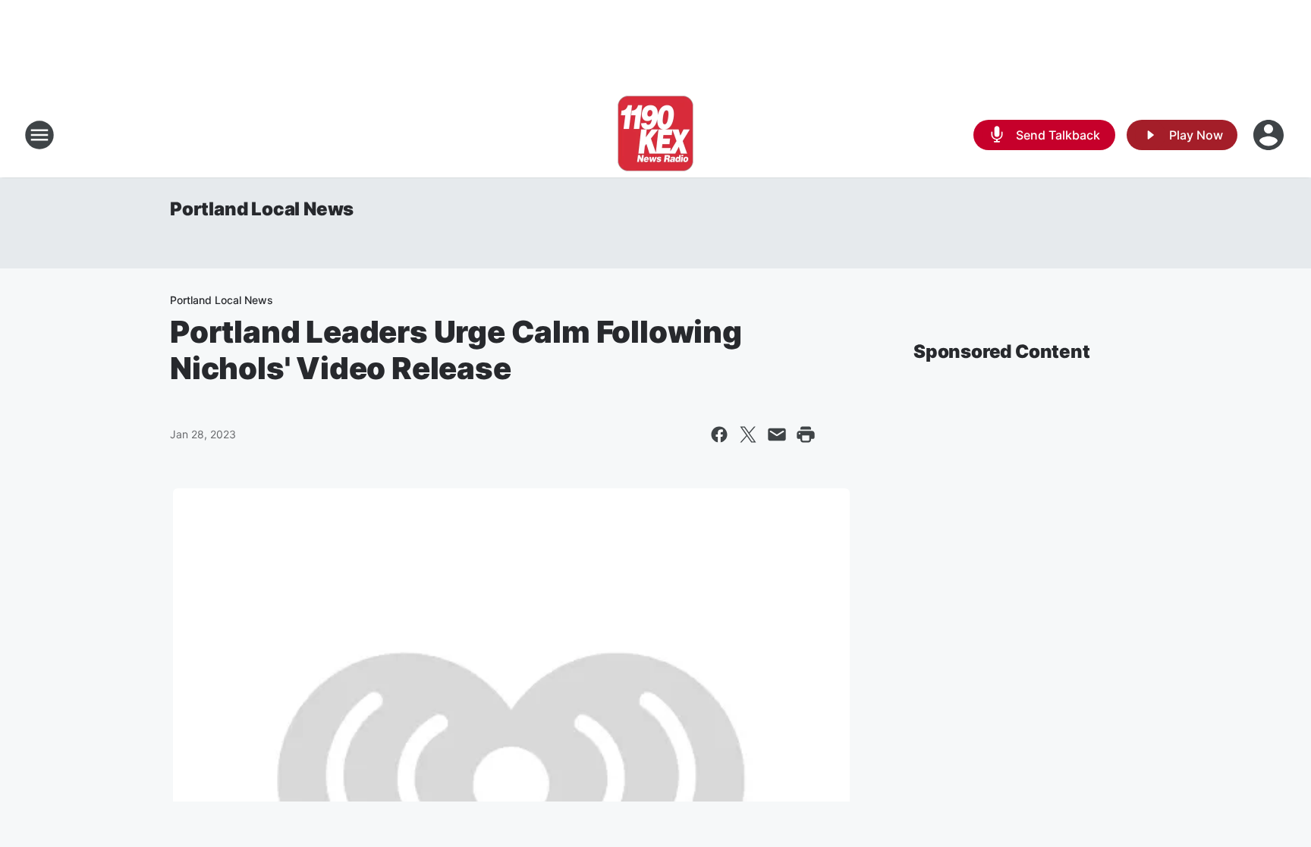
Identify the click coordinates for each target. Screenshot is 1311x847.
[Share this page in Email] (777, 434)
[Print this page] (805, 434)
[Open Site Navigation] (39, 135)
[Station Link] (655, 135)
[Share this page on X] (748, 434)
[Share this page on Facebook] (719, 434)
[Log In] (1270, 135)
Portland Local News (262, 209)
